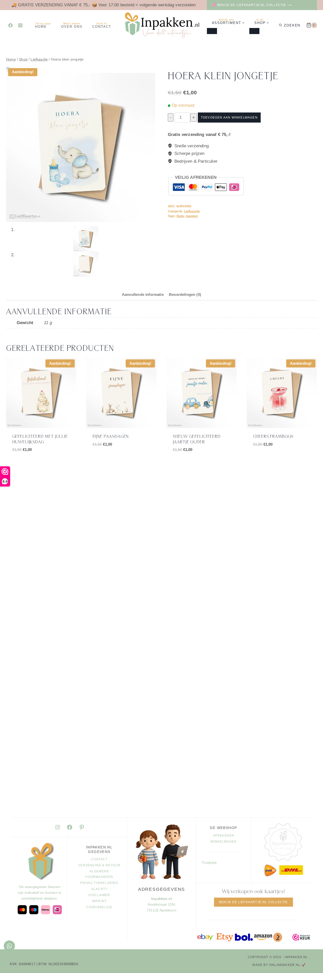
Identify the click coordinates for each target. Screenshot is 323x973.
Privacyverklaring (99, 883)
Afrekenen (223, 835)
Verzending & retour (99, 865)
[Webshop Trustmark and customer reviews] (301, 937)
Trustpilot (209, 863)
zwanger (192, 216)
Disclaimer (99, 895)
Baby (180, 216)
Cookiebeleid (99, 907)
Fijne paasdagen (111, 437)
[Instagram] (20, 25)
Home (43, 25)
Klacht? (99, 889)
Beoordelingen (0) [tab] (185, 294)
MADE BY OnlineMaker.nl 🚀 (279, 965)
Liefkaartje (192, 211)
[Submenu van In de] (254, 31)
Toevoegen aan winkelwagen (229, 117)
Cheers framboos (273, 437)
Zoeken (292, 25)
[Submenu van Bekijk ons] (212, 31)
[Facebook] (10, 25)
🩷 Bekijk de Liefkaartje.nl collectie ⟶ (252, 5)
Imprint (99, 901)
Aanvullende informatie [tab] (143, 294)
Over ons (72, 25)
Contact (101, 25)
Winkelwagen (223, 841)
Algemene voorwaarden (99, 874)
